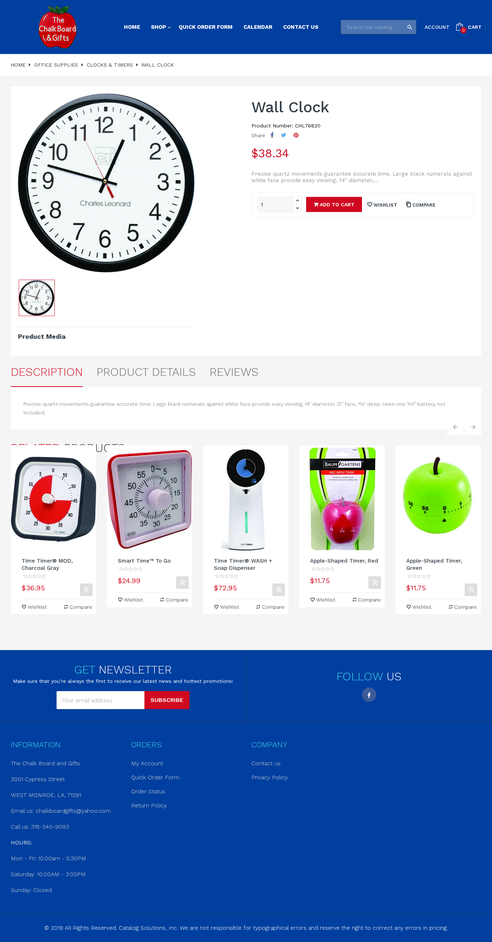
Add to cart (336, 204)
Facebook (369, 695)
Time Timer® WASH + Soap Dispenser (243, 564)
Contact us (266, 763)
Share (272, 135)
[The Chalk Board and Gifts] (57, 27)
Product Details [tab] (146, 372)
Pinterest (296, 135)
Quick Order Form (155, 777)
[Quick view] (54, 499)
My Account (147, 763)
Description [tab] (47, 372)
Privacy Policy (269, 777)
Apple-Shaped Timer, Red (344, 561)
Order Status (148, 791)
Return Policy (149, 805)
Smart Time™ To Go (144, 561)
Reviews (234, 372)
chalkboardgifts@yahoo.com (73, 810)
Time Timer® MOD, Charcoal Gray (47, 564)
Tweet (283, 135)
